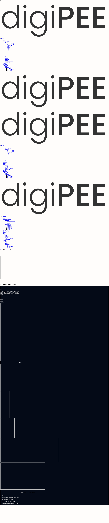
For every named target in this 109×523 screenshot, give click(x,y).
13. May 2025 (3, 279)
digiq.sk (21, 492)
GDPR (1, 299)
